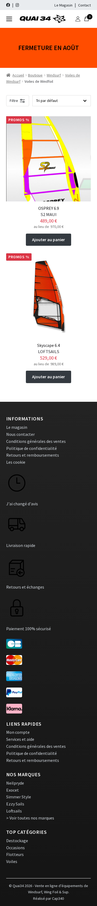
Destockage (17, 840)
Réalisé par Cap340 (48, 898)
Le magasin (16, 427)
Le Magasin (63, 5)
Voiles (11, 861)
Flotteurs (15, 854)
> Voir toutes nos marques (30, 818)
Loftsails (14, 811)
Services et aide (20, 739)
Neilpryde (15, 783)
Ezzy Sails (15, 804)
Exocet (12, 790)
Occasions (15, 847)
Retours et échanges (25, 587)
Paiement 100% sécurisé (28, 628)
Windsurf (54, 75)
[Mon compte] (78, 18)
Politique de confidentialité (31, 448)
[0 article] (86, 18)
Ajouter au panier (48, 239)
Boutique (35, 75)
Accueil (18, 75)
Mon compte (18, 732)
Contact (84, 5)
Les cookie (15, 462)
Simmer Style (18, 796)
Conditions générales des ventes (36, 441)
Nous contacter (20, 434)
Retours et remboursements (32, 455)
